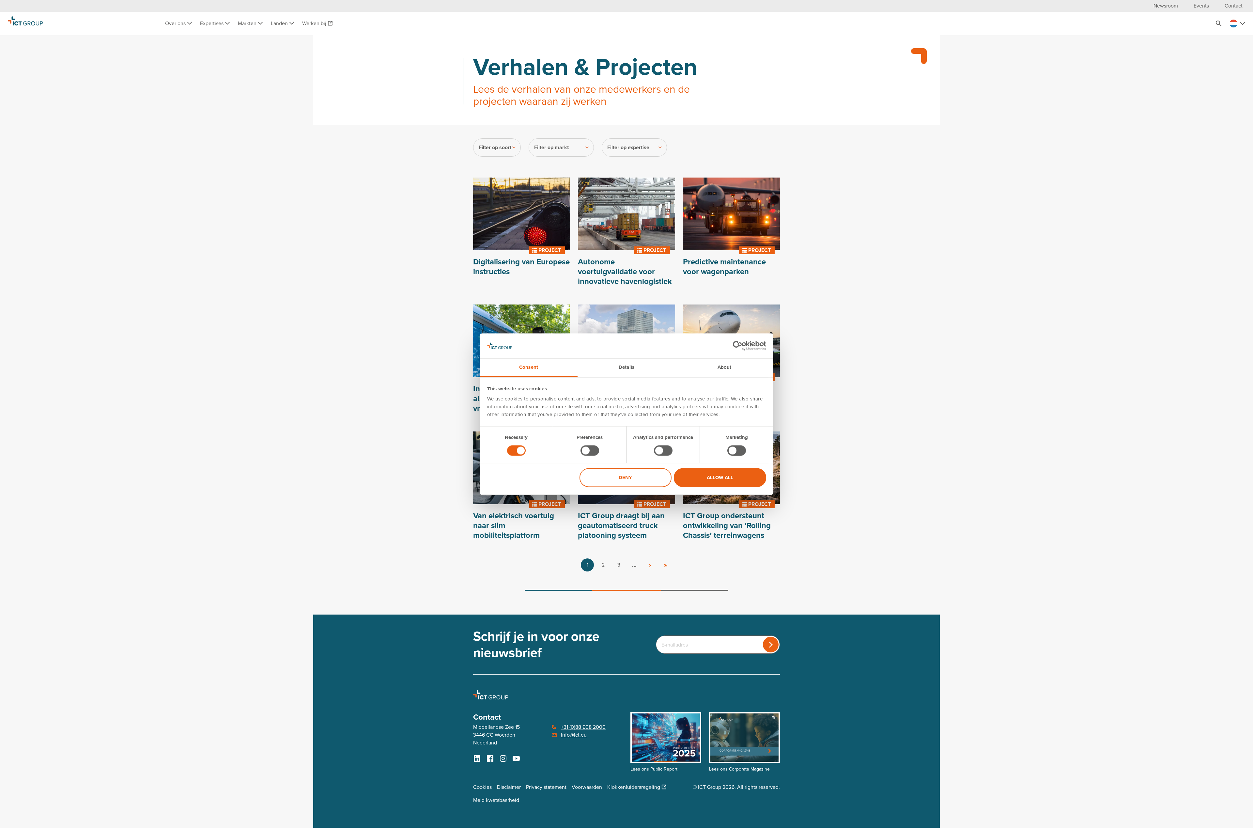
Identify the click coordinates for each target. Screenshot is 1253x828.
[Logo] (25, 23)
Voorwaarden (587, 787)
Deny (625, 477)
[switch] (589, 450)
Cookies (482, 787)
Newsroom (1165, 5)
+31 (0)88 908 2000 (583, 727)
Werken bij (314, 23)
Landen (280, 23)
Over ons (176, 23)
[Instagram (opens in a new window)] (503, 758)
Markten (248, 23)
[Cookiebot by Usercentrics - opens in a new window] (737, 346)
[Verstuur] (771, 644)
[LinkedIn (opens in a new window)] (477, 758)
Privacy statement (546, 787)
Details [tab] (626, 367)
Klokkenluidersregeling (633, 787)
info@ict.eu (574, 735)
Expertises (212, 23)
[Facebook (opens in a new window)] (490, 758)
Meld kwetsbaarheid (496, 800)
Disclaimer (509, 787)
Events (1201, 5)
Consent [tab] (528, 367)
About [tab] (725, 367)
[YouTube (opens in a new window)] (516, 758)
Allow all (720, 477)
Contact (1234, 5)
